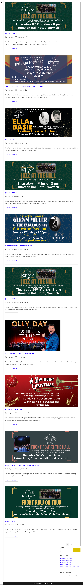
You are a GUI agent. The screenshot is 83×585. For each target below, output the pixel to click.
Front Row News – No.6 (65, 564)
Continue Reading (12, 49)
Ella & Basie (9, 139)
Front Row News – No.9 (65, 558)
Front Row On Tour (12, 521)
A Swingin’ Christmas (13, 409)
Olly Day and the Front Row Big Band (19, 353)
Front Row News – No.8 (65, 560)
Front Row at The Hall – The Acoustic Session (22, 465)
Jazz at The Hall (11, 33)
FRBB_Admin (10, 37)
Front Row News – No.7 (65, 562)
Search (62, 547)
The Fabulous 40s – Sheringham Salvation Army (24, 86)
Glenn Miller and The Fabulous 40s (19, 246)
